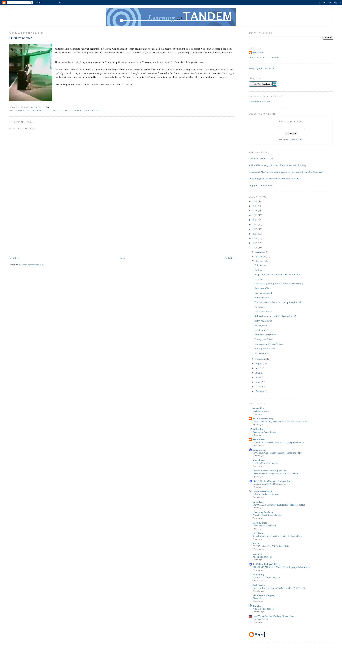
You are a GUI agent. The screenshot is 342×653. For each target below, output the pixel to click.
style (65, 110)
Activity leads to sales (265, 348)
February (260, 391)
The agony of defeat (264, 339)
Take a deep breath (264, 292)
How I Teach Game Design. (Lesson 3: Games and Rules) (277, 452)
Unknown (257, 53)
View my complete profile (264, 58)
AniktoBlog (258, 429)
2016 (255, 210)
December (260, 251)
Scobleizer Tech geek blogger (267, 564)
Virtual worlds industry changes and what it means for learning (276, 165)
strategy (55, 110)
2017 (255, 206)
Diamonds (257, 598)
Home (122, 257)
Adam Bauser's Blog (263, 418)
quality (43, 110)
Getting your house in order (259, 185)
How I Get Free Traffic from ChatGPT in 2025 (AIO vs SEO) (279, 587)
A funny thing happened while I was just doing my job (272, 178)
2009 (255, 243)
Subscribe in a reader (260, 101)
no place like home (260, 411)
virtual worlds (95, 110)
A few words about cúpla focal (266, 494)
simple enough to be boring (264, 525)
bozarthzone (259, 460)
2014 (255, 219)
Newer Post (14, 257)
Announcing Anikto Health (264, 431)
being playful (259, 449)
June (257, 372)
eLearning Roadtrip (263, 512)
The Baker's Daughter (264, 595)
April (258, 381)
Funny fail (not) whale (265, 334)
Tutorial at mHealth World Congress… (269, 483)
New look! (260, 279)
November (260, 256)
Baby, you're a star (263, 320)
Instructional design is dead (259, 158)
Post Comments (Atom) (33, 264)
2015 (255, 215)
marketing (24, 110)
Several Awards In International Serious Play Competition (277, 535)
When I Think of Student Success (267, 515)
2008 (255, 247)
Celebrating (260, 265)
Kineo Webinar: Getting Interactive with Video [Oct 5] (276, 473)
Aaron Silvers (259, 408)
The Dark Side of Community (265, 463)
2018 (255, 201)
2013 (255, 224)
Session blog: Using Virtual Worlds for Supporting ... (280, 283)
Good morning (262, 329)
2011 (255, 233)
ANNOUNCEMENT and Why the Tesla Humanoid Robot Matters (281, 567)
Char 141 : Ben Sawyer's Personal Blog (272, 481)
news (35, 110)
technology (77, 110)
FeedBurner (297, 139)
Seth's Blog (258, 574)
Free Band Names (260, 619)
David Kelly (259, 501)
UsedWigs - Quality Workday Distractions (273, 616)
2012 (255, 229)
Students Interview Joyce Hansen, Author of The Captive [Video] (280, 421)
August (259, 363)
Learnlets (257, 553)
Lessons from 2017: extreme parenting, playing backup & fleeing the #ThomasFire (285, 171)
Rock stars (260, 306)
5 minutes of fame (20, 38)
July (257, 368)
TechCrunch (259, 585)
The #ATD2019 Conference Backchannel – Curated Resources (279, 504)
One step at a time (263, 311)
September (260, 358)
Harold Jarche (260, 522)
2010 (255, 238)
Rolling (258, 269)
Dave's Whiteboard (262, 491)
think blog (258, 605)
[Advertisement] (35, 231)
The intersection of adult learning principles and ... (279, 302)
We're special (261, 325)
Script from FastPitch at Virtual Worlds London (277, 274)
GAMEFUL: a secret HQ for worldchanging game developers (279, 442)
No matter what (262, 353)
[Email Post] (47, 107)
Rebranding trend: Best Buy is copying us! (275, 316)
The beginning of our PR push (269, 343)
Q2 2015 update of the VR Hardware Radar (271, 546)
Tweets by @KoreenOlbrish (262, 68)
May (257, 377)
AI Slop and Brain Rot (262, 556)
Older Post (230, 257)
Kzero (256, 543)
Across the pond (262, 297)
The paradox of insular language (266, 577)
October (259, 261)
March (258, 386)
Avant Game (259, 439)
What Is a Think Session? (263, 608)
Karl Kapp (258, 533)
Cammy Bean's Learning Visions (269, 470)
